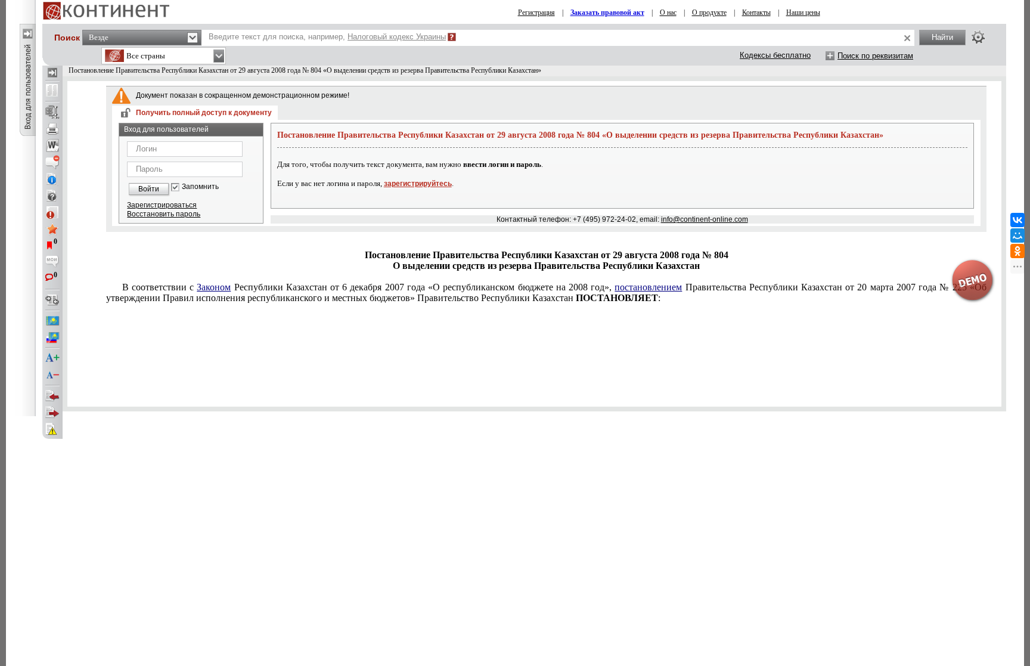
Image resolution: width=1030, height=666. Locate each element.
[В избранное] (52, 229)
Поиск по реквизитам (875, 55)
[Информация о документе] (52, 179)
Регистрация (536, 12)
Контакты (756, 12)
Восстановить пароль (163, 214)
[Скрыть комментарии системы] (52, 162)
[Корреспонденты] (52, 396)
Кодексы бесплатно (775, 55)
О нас (668, 12)
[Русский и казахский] (52, 337)
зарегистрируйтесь (418, 183)
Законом (214, 287)
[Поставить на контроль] (52, 212)
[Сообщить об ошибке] (52, 429)
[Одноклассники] (1017, 251)
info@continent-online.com (704, 219)
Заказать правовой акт (607, 12)
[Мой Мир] (1017, 235)
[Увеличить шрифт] (52, 358)
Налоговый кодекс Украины (397, 36)
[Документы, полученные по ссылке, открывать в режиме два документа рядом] (52, 91)
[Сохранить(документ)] (52, 112)
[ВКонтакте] (1017, 220)
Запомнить (200, 187)
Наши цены (803, 12)
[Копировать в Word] (52, 145)
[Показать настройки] (978, 37)
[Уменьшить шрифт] (52, 375)
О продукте (709, 12)
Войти (148, 189)
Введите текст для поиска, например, (327, 36)
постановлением (648, 287)
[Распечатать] (52, 129)
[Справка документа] (52, 195)
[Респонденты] (52, 412)
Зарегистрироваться (162, 205)
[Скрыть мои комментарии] (52, 262)
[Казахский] (52, 321)
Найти (942, 37)
